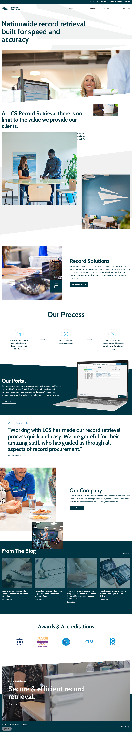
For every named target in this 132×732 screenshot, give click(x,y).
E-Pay (128, 1)
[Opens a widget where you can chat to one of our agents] (7, 729)
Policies (24, 725)
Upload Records (116, 1)
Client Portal (103, 1)
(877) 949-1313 (89, 1)
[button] (126, 8)
